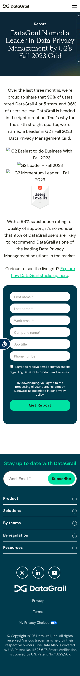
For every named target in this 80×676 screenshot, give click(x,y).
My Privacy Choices (34, 622)
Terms (38, 611)
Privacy (38, 600)
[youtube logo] (54, 573)
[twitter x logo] (22, 573)
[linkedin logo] (38, 573)
